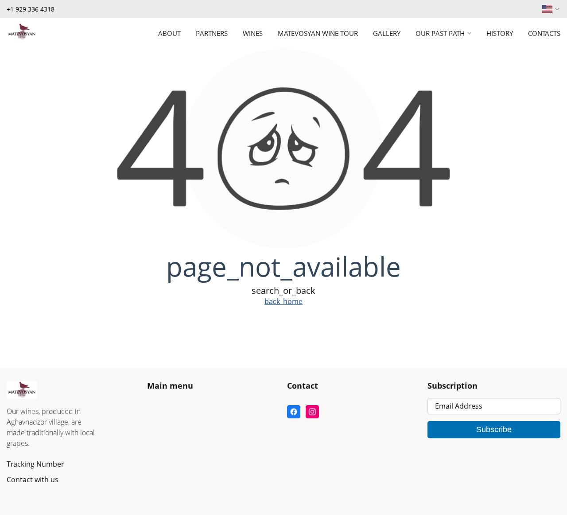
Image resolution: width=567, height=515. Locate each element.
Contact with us (32, 479)
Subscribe (494, 429)
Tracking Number (35, 464)
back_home (283, 301)
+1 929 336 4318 (30, 9)
